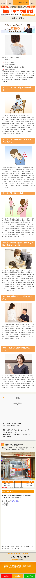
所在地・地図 (14, 501)
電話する (6, 576)
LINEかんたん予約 (29, 576)
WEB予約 (17, 577)
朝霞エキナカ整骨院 (13, 566)
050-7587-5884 (20, 556)
